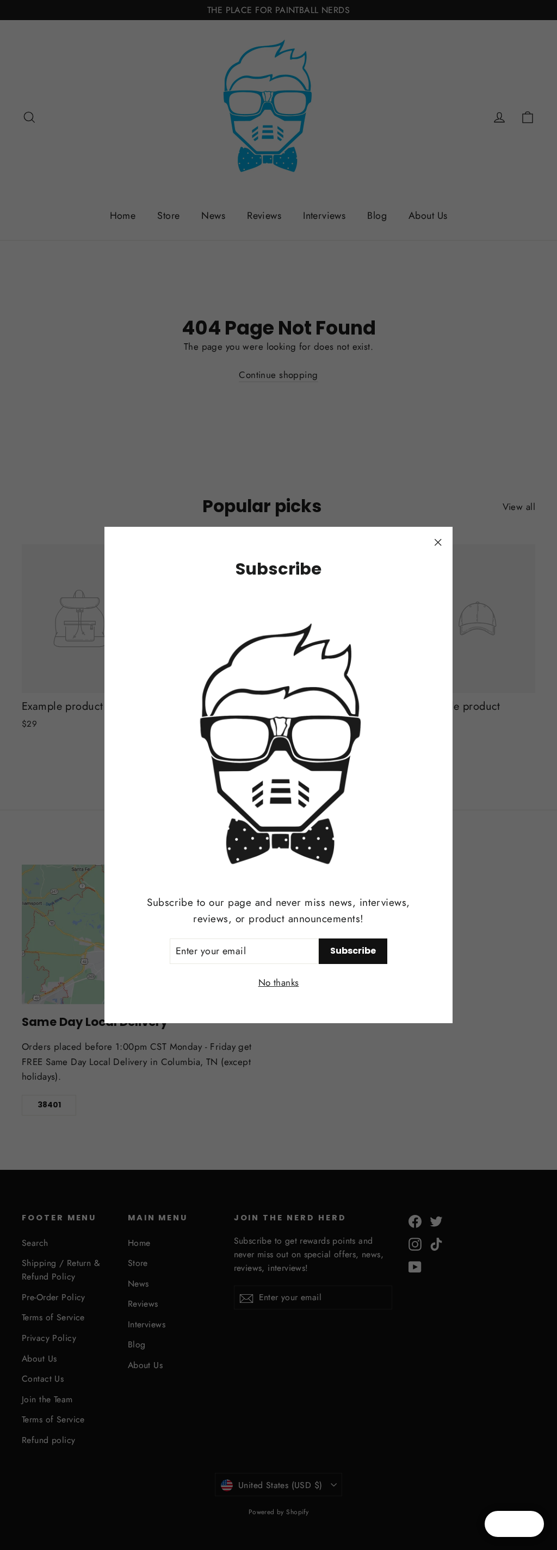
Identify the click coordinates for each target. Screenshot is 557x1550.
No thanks (278, 982)
